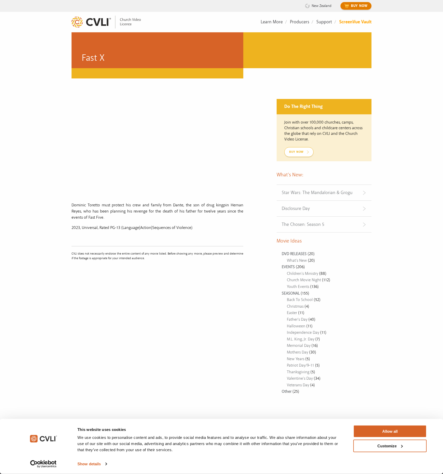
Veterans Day (298, 385)
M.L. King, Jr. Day (300, 339)
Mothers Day (297, 352)
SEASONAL (291, 293)
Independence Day (303, 332)
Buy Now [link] (296, 152)
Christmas (295, 306)
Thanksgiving (298, 372)
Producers (299, 22)
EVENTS (288, 266)
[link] (110, 22)
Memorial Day (298, 345)
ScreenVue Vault (355, 22)
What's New (297, 260)
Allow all (390, 431)
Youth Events (298, 286)
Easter (292, 312)
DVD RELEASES (294, 253)
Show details (89, 464)
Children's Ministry (302, 273)
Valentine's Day (300, 378)
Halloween (296, 326)
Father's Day (297, 319)
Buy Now (359, 6)
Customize (387, 445)
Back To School (300, 299)
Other (286, 391)
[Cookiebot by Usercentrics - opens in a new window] (43, 464)
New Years (295, 358)
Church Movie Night (304, 280)
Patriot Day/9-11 (300, 365)
